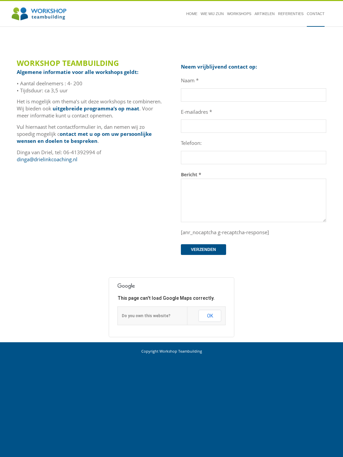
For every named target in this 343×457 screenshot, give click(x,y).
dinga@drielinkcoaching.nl (47, 159)
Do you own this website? (146, 315)
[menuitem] (191, 13)
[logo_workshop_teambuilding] (39, 13)
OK (210, 315)
